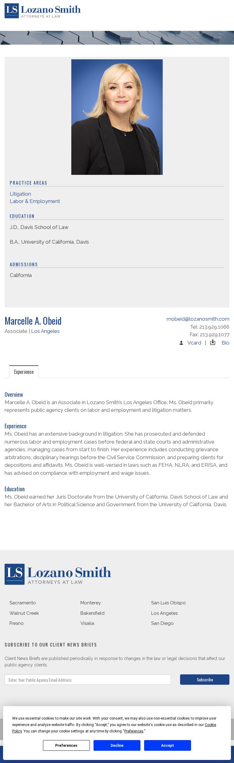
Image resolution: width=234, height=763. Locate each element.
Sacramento (22, 603)
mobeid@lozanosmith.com (198, 319)
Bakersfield (92, 613)
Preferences (66, 745)
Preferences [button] (134, 731)
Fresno (16, 623)
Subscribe (205, 679)
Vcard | (196, 343)
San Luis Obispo (168, 603)
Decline (117, 745)
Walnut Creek (24, 613)
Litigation (20, 194)
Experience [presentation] (24, 371)
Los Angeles (45, 331)
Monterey (90, 603)
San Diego (162, 623)
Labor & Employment (35, 201)
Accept (167, 745)
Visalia (87, 623)
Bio (225, 343)
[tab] (24, 371)
